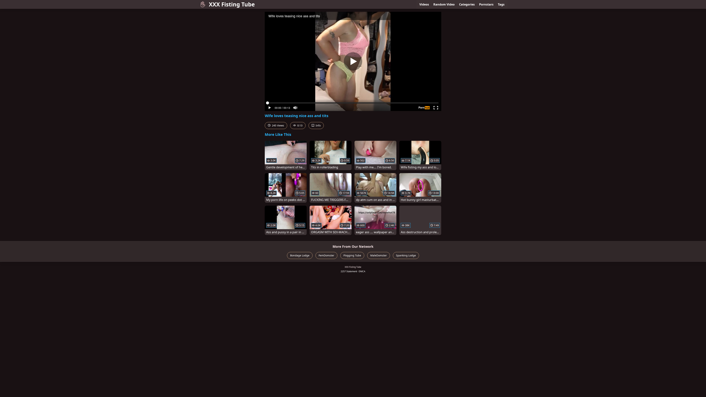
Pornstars (486, 4)
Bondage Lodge (299, 255)
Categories (467, 4)
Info (318, 125)
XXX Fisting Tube (232, 4)
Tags (501, 4)
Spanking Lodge (406, 255)
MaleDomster (378, 255)
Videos (424, 4)
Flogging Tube (352, 255)
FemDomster (326, 255)
